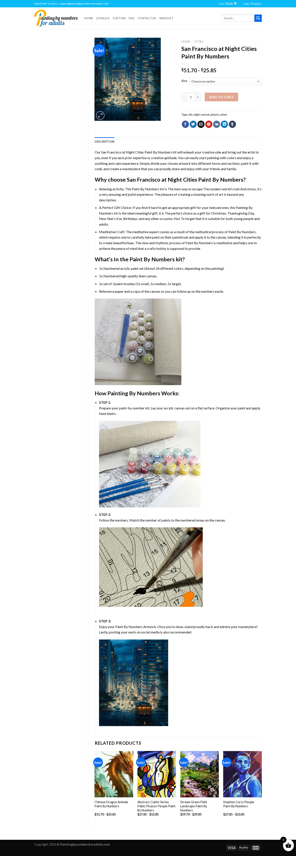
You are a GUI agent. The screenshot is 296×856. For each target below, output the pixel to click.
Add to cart (221, 97)
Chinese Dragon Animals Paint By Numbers (111, 804)
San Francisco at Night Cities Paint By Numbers (136, 152)
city (190, 114)
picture (214, 114)
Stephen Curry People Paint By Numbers (238, 804)
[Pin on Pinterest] (208, 124)
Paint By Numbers (145, 189)
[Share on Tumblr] (232, 124)
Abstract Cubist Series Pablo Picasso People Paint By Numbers (156, 806)
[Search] (258, 18)
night (197, 114)
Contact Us (146, 18)
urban (223, 114)
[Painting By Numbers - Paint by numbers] (56, 18)
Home (88, 18)
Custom (119, 18)
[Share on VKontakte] (216, 124)
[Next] (261, 787)
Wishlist (166, 18)
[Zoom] (100, 115)
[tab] (105, 141)
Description (105, 141)
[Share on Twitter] (193, 124)
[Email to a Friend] (201, 124)
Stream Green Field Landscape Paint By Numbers (193, 806)
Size (184, 80)
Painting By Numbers (133, 393)
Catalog (103, 18)
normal (205, 114)
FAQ (131, 18)
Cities (198, 41)
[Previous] (95, 787)
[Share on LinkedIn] (224, 124)
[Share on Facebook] (185, 124)
